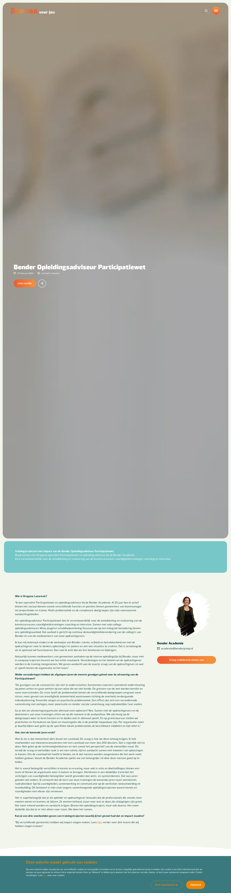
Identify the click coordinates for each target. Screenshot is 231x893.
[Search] (206, 11)
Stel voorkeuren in (166, 884)
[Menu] (216, 11)
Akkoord (195, 884)
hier (45, 875)
